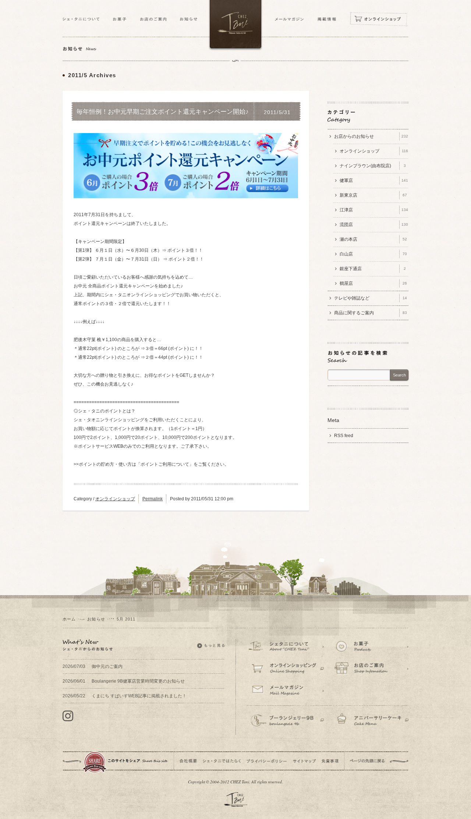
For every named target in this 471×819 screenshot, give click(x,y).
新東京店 (373, 195)
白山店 (373, 254)
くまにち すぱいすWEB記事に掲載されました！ (125, 695)
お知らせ (96, 619)
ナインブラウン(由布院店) (373, 165)
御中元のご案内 (93, 666)
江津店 (374, 209)
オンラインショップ (115, 498)
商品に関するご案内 (370, 312)
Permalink (152, 498)
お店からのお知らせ (371, 136)
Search (399, 375)
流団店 (374, 224)
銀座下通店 (373, 268)
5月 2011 (126, 619)
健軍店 (374, 180)
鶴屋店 (373, 283)
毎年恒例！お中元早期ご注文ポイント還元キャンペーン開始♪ (163, 111)
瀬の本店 (373, 239)
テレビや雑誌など (370, 298)
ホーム (69, 619)
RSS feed (343, 435)
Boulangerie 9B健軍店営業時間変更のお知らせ (124, 681)
